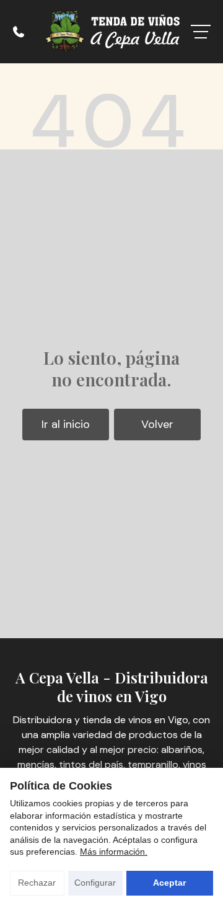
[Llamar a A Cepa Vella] (18, 31)
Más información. (113, 852)
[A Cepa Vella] (111, 31)
